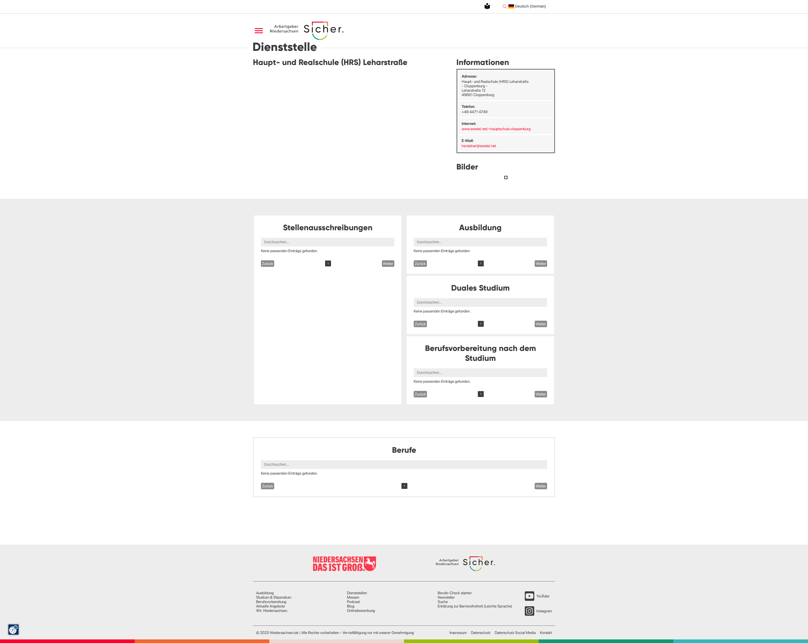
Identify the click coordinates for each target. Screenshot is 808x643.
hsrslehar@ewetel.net (479, 146)
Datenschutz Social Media (515, 632)
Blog (350, 606)
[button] (506, 177)
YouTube (542, 596)
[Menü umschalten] (258, 31)
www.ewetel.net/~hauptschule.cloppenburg (496, 129)
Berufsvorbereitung (271, 601)
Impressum (458, 632)
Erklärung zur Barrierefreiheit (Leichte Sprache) (475, 606)
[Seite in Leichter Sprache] (487, 6)
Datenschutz (480, 632)
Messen (353, 597)
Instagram (544, 611)
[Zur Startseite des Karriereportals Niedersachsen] (307, 31)
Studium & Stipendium (273, 597)
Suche (443, 601)
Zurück (267, 263)
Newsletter (446, 597)
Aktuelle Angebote (270, 606)
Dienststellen (357, 593)
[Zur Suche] (504, 7)
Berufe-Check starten (455, 593)
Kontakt (546, 632)
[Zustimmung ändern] (13, 629)
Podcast (353, 601)
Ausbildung (265, 593)
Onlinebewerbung (361, 610)
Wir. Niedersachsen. (272, 610)
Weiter (388, 263)
